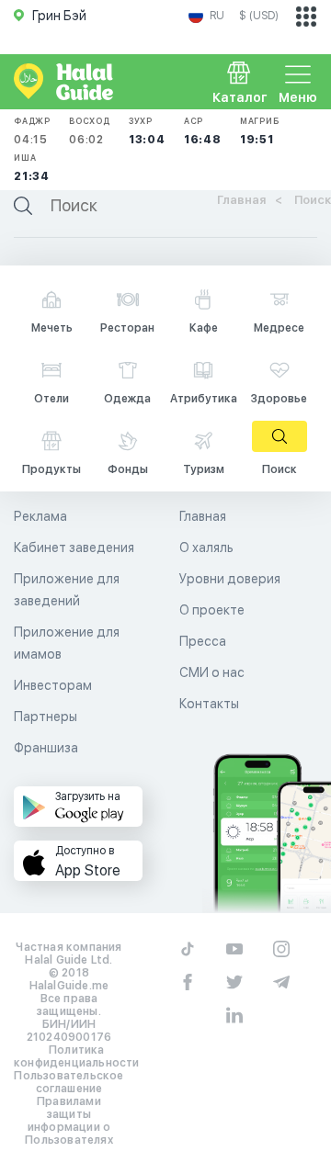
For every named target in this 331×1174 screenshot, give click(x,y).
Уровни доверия (229, 578)
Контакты (209, 703)
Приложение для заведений (67, 589)
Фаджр (32, 131)
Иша (32, 167)
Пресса (202, 641)
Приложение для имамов (67, 643)
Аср (203, 131)
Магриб (260, 131)
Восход (89, 131)
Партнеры (45, 716)
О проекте (212, 610)
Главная (202, 516)
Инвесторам (53, 685)
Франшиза (46, 747)
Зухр (147, 131)
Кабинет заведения (74, 547)
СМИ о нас (212, 672)
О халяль (206, 547)
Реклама (40, 516)
